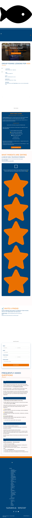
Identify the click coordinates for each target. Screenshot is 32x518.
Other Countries (13, 497)
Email (4, 350)
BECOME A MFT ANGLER (22, 507)
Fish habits (12, 505)
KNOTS (12, 503)
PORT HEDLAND (13, 471)
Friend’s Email (5, 359)
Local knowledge (13, 486)
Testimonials (12, 473)
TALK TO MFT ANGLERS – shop (11, 507)
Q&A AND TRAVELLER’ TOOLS (11, 508)
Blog (11, 489)
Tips (11, 502)
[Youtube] (18, 511)
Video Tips (12, 500)
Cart (11, 496)
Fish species (12, 504)
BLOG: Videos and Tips (22, 508)
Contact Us (12, 483)
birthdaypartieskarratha (13, 470)
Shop (11, 488)
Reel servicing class (13, 477)
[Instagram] (16, 511)
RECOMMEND (16, 365)
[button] (30, 35)
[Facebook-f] (14, 511)
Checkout (12, 495)
